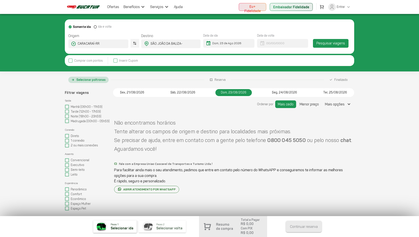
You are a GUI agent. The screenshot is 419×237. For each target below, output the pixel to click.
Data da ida (210, 35)
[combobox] (94, 43)
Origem (73, 36)
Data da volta (265, 35)
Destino (147, 36)
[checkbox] (85, 60)
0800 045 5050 (286, 140)
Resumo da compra (224, 226)
